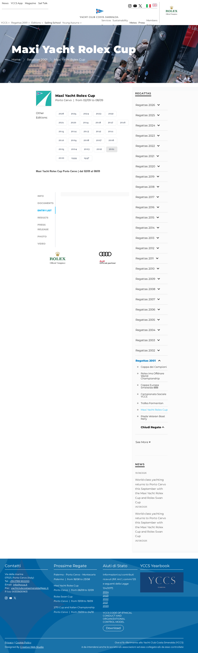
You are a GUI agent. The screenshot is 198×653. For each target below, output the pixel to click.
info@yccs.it (20, 584)
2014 (74, 131)
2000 (61, 158)
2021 (61, 122)
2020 (73, 122)
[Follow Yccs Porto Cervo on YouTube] (135, 5)
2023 (99, 113)
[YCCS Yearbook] (161, 582)
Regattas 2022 (145, 146)
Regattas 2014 (145, 227)
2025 (74, 113)
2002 (99, 149)
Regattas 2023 (145, 135)
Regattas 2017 (145, 197)
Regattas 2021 (145, 156)
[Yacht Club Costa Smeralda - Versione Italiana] (148, 5)
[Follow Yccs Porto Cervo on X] (140, 5)
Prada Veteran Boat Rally (153, 417)
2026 (61, 113)
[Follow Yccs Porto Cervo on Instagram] (129, 5)
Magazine (30, 3)
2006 (111, 140)
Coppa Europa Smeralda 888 (150, 386)
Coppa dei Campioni (154, 366)
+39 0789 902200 (19, 581)
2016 (123, 122)
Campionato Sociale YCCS (153, 395)
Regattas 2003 (145, 340)
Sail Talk (42, 3)
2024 (86, 113)
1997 (86, 158)
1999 (74, 158)
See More (142, 442)
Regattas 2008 (145, 289)
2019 (86, 122)
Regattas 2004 (145, 330)
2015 (61, 131)
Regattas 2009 (145, 279)
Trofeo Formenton (152, 403)
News (5, 3)
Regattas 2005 (145, 319)
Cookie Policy (23, 642)
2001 (111, 149)
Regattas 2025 (145, 115)
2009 (74, 140)
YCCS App (17, 3)
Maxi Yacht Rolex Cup (154, 409)
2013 (86, 131)
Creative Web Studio (32, 646)
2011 (111, 131)
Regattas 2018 (145, 187)
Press (141, 22)
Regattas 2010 (145, 268)
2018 (98, 122)
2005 (61, 149)
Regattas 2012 (145, 248)
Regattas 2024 (145, 125)
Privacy (9, 642)
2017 (110, 122)
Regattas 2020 (145, 166)
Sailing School (53, 22)
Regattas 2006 (145, 309)
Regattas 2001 (146, 360)
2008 (86, 140)
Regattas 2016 (145, 207)
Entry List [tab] (45, 210)
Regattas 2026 (145, 105)
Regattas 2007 (145, 299)
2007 (99, 140)
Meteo (133, 22)
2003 (87, 149)
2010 (61, 140)
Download (113, 628)
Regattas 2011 (145, 258)
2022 (111, 113)
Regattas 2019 (145, 176)
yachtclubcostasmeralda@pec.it (30, 588)
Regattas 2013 (145, 238)
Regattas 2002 (145, 350)
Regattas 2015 (145, 217)
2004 (74, 149)
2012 (98, 131)
